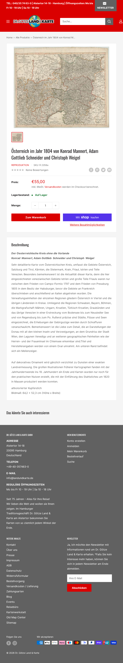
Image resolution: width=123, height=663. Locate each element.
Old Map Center (16, 617)
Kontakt (11, 544)
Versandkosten (53, 186)
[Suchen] (109, 21)
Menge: (16, 205)
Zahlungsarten (15, 591)
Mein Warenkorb (77, 451)
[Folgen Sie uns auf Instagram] (14, 643)
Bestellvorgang (15, 581)
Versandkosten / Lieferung (22, 586)
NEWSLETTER (105, 7)
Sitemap (11, 622)
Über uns (11, 549)
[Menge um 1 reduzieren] (35, 205)
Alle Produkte (23, 37)
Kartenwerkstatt (16, 612)
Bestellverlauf (75, 456)
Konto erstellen (76, 440)
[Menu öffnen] (8, 21)
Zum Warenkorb (35, 217)
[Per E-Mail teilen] (109, 169)
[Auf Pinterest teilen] (97, 169)
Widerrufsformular (17, 575)
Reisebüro (12, 606)
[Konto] (120, 21)
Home (9, 37)
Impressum (13, 560)
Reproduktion (20, 165)
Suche (70, 461)
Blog (9, 596)
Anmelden (73, 446)
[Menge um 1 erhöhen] (55, 205)
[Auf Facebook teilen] (91, 169)
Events (10, 601)
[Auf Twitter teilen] (103, 169)
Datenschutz (14, 570)
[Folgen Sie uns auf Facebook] (8, 643)
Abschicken (79, 587)
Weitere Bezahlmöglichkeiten (87, 224)
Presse (10, 555)
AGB (9, 565)
